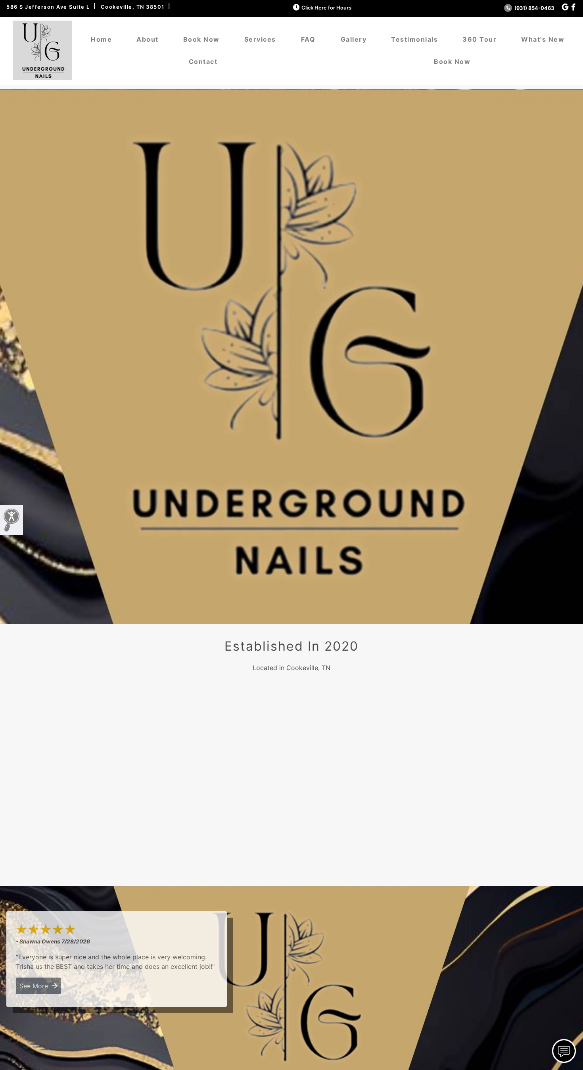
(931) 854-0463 (533, 8)
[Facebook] (573, 7)
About (147, 39)
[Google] (565, 7)
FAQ (308, 39)
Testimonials (414, 39)
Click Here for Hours (326, 8)
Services (260, 39)
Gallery (354, 39)
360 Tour (479, 39)
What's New (542, 39)
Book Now (201, 39)
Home (101, 39)
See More (35, 986)
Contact (203, 61)
